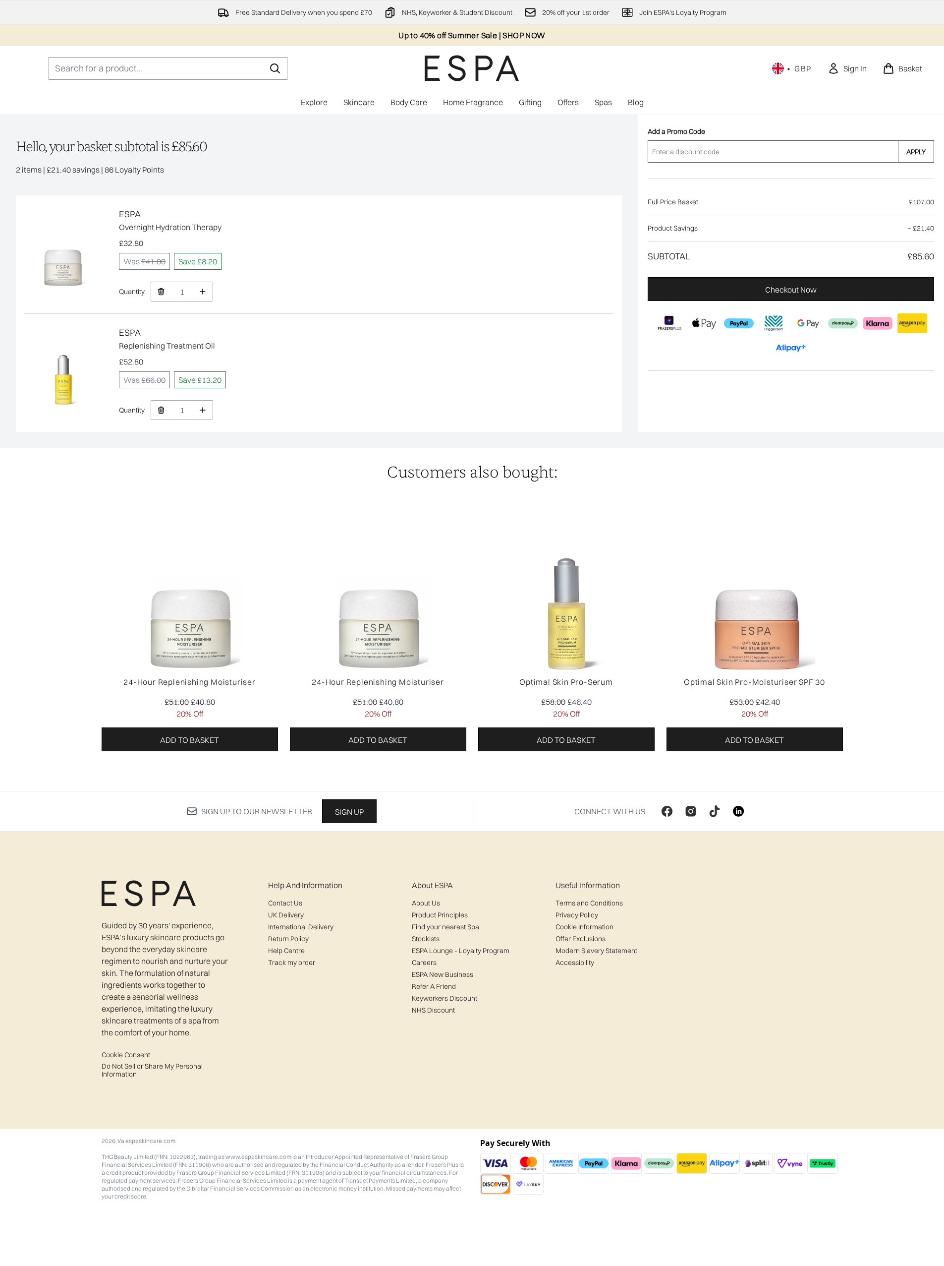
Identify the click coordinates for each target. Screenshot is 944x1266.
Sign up (349, 812)
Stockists (426, 938)
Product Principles (440, 914)
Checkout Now (791, 290)
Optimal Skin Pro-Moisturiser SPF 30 (754, 682)
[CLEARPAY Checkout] (843, 323)
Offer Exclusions (580, 938)
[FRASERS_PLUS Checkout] (669, 323)
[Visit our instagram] (691, 811)
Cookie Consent (126, 1055)
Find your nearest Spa (445, 926)
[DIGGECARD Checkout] (773, 323)
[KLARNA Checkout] (877, 323)
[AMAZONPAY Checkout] (912, 323)
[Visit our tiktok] (714, 811)
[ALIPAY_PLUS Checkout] (791, 348)
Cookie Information (584, 926)
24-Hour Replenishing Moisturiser (189, 682)
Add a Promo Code (676, 131)
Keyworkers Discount (444, 998)
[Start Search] (275, 68)
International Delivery (300, 926)
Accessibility (574, 962)
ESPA (130, 214)
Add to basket (189, 740)
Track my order (291, 962)
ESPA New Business (442, 974)
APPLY (916, 151)
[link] (847, 68)
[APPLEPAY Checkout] (704, 323)
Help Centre (286, 950)
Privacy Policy (576, 914)
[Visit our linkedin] (738, 811)
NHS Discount (433, 1010)
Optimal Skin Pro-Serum (566, 682)
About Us (426, 903)
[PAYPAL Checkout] (738, 323)
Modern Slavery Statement (596, 950)
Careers (424, 962)
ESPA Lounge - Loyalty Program (460, 950)
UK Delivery (286, 914)
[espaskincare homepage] (472, 68)
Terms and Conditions (589, 903)
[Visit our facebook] (667, 811)
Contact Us (285, 903)
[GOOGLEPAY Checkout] (808, 323)
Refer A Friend (434, 986)
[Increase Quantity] (203, 291)
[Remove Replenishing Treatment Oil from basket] (161, 410)
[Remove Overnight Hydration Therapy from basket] (161, 291)
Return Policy (288, 938)
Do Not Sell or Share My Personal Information (152, 1070)
